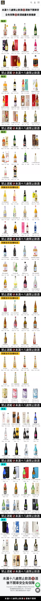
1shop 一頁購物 (23, 599)
